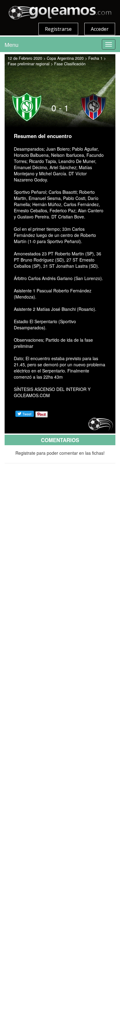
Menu (11, 44)
